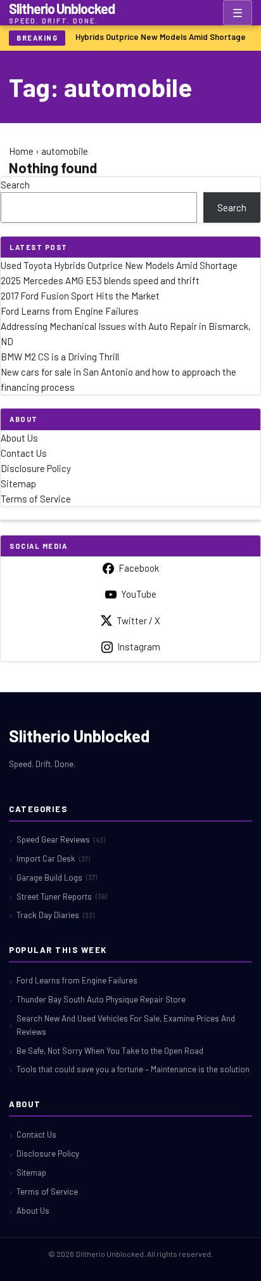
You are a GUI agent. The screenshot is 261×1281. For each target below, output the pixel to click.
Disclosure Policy (36, 468)
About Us (19, 437)
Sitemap (18, 483)
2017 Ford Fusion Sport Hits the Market (80, 295)
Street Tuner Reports (61, 896)
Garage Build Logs (56, 877)
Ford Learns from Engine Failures (70, 311)
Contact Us (24, 453)
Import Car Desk (53, 858)
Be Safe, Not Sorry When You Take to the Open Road (109, 1051)
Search (15, 184)
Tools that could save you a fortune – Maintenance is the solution (133, 1069)
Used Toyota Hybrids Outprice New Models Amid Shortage (135, 37)
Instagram (138, 646)
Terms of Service (36, 498)
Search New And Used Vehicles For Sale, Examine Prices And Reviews (125, 1025)
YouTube (138, 594)
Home (21, 151)
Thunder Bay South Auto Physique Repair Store (101, 999)
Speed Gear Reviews (60, 839)
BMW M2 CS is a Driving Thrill (60, 356)
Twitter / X (138, 620)
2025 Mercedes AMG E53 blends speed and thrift (100, 280)
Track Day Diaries (55, 915)
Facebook (138, 568)
